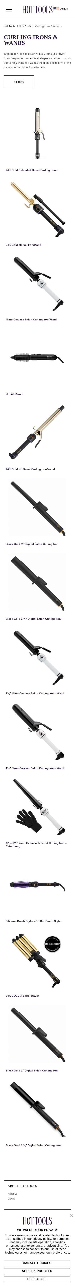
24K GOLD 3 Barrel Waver (22, 995)
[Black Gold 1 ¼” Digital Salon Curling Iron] (37, 1108)
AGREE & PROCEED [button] (37, 1271)
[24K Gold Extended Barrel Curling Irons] (37, 133)
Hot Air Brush (14, 394)
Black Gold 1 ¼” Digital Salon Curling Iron (33, 1145)
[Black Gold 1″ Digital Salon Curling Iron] (37, 1033)
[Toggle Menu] (9, 9)
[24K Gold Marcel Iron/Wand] (37, 208)
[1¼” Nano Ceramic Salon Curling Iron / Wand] (37, 656)
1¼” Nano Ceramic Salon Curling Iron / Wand (35, 693)
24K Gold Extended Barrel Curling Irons (32, 170)
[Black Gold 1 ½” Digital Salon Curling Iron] (37, 582)
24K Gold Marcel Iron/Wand (23, 244)
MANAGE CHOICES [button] (36, 1263)
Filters (19, 82)
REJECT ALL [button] (37, 1279)
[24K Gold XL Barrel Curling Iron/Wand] (37, 432)
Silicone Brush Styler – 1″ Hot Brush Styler (34, 921)
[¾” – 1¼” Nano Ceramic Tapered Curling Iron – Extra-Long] (37, 806)
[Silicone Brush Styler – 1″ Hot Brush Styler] (37, 884)
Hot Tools (9, 26)
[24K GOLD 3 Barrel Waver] (37, 958)
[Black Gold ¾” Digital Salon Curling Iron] (37, 507)
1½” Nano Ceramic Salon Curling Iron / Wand (35, 768)
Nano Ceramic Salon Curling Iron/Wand (31, 319)
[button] (71, 1215)
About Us (12, 1193)
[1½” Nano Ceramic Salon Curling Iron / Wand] (37, 731)
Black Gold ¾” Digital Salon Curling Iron (32, 543)
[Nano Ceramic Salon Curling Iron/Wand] (37, 282)
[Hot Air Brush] (37, 357)
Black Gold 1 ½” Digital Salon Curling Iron (33, 618)
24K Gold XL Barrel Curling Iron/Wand (30, 469)
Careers (11, 1198)
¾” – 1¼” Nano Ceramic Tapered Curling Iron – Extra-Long (36, 844)
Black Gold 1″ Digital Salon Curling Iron (32, 1070)
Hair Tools (25, 26)
